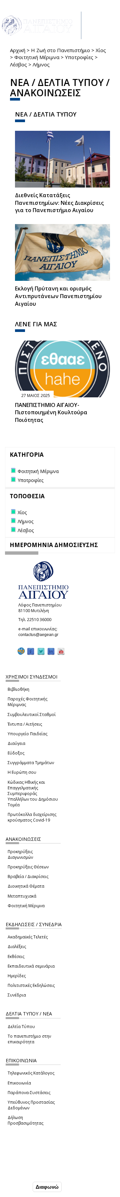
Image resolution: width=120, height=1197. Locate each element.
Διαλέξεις (17, 946)
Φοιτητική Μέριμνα (36, 57)
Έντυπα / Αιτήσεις (25, 724)
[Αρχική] (40, 25)
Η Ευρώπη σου (22, 772)
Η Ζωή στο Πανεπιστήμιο (60, 50)
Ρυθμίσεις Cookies (26, 1172)
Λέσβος (18, 64)
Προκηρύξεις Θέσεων (28, 867)
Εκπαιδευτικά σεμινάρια (31, 966)
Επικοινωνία (19, 1083)
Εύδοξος (16, 753)
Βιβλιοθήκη (18, 689)
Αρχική (17, 50)
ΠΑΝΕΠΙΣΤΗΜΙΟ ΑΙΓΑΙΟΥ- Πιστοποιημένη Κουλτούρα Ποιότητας (51, 412)
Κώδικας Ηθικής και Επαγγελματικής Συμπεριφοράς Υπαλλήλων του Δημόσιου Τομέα (33, 793)
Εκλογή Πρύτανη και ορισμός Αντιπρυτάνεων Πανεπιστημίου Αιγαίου (58, 296)
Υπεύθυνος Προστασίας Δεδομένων (31, 1105)
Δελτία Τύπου (21, 1026)
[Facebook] (30, 651)
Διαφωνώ (47, 1187)
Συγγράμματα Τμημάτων (31, 762)
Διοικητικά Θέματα (26, 886)
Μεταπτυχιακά (22, 896)
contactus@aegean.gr (40, 634)
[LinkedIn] (51, 651)
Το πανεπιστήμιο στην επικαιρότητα (29, 1039)
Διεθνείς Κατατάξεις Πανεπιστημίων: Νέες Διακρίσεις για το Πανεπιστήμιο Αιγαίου (59, 203)
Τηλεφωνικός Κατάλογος (31, 1073)
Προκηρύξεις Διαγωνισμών (20, 854)
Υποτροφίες (79, 57)
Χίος (101, 50)
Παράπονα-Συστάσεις (29, 1092)
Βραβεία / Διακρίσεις (28, 876)
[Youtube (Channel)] (61, 651)
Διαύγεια (16, 743)
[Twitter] (41, 651)
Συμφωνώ (17, 1186)
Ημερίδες (17, 976)
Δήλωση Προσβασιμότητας (25, 1120)
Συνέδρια (17, 995)
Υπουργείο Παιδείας (27, 734)
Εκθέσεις (16, 956)
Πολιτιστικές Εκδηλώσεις (31, 985)
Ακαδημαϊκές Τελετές (28, 937)
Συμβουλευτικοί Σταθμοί (32, 714)
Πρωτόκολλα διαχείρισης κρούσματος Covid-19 (32, 817)
